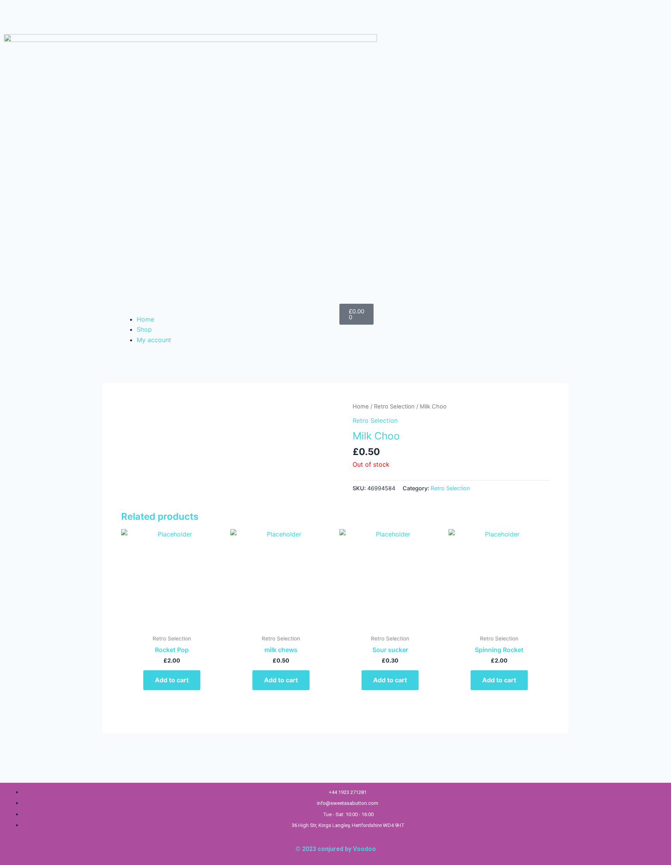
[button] (225, 309)
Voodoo (364, 849)
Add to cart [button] (172, 680)
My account (154, 340)
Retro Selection (394, 406)
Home (145, 319)
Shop (144, 329)
